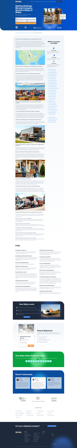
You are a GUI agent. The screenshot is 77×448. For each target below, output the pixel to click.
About (43, 433)
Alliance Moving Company (52, 98)
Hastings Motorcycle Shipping (53, 118)
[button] (34, 336)
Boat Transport (35, 440)
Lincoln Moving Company (52, 70)
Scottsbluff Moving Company (53, 86)
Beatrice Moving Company (52, 90)
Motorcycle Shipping (18, 415)
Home (16, 32)
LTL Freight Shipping (40, 411)
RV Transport (26, 433)
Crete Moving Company (52, 107)
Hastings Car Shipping (52, 117)
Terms (52, 433)
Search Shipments (37, 1)
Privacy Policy (53, 435)
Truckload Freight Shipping (27, 435)
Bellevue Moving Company (52, 72)
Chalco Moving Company (52, 93)
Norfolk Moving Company (52, 78)
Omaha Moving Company (52, 69)
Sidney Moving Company (52, 114)
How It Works (42, 1)
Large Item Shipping (50, 411)
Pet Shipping (26, 436)
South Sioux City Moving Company (53, 88)
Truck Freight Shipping (29, 415)
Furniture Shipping (18, 411)
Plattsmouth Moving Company (53, 109)
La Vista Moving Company (52, 85)
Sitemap (52, 434)
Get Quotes (58, 1)
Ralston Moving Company (52, 112)
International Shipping (40, 415)
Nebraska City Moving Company (53, 106)
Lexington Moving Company (53, 91)
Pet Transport (39, 413)
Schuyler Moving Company (52, 110)
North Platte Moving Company (53, 83)
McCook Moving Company (52, 104)
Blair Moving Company (52, 101)
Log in (47, 1)
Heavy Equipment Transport (36, 433)
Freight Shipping (28, 411)
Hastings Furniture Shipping (52, 120)
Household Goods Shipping (19, 413)
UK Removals (17, 417)
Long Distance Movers (50, 415)
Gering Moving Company (52, 96)
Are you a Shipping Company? (52, 1)
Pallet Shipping (28, 413)
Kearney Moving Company (52, 75)
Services (32, 1)
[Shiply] (18, 1)
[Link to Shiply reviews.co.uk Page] (54, 398)
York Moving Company (52, 99)
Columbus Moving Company (53, 80)
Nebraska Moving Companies (29, 32)
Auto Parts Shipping (26, 434)
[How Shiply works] (50, 310)
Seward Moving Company (52, 102)
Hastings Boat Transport (52, 122)
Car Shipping (49, 413)
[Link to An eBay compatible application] (38, 398)
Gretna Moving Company (52, 94)
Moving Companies (21, 32)
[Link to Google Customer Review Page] (23, 398)
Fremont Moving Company (52, 77)
